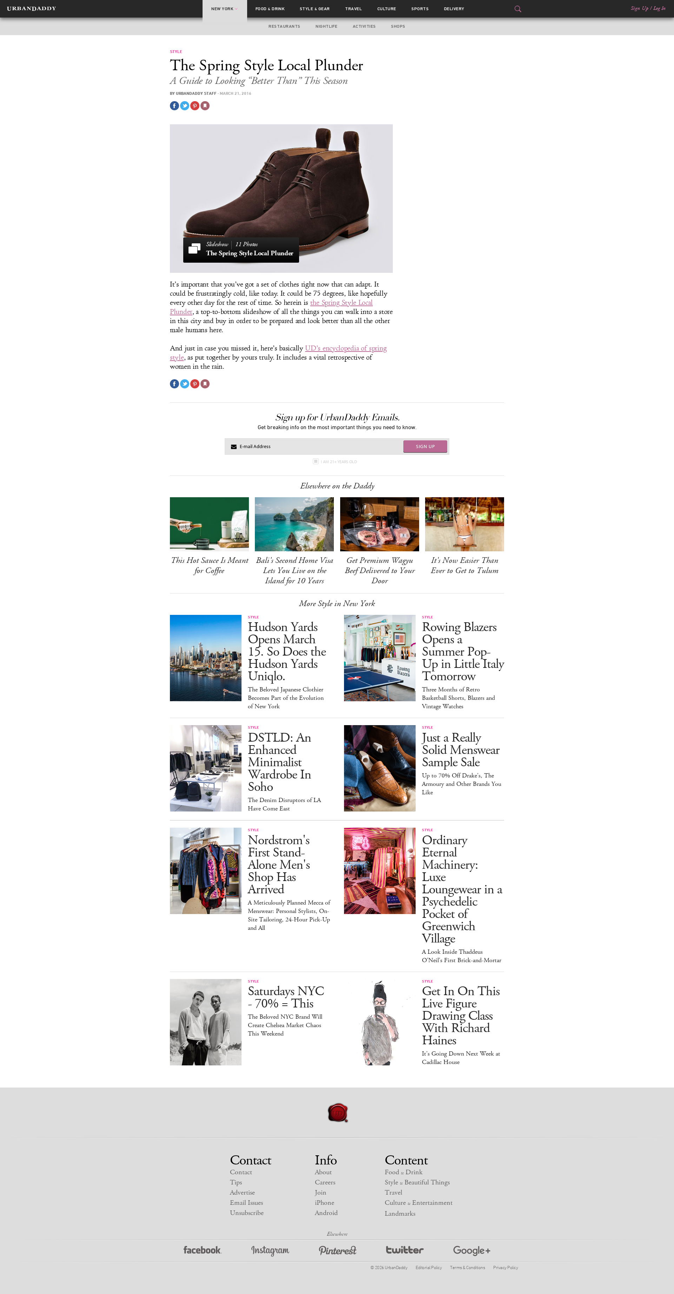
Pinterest (338, 1251)
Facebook (203, 1251)
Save (194, 105)
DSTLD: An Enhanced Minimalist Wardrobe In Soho (279, 762)
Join (320, 1192)
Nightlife (326, 26)
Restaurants (284, 26)
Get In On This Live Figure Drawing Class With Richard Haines (461, 1016)
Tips (236, 1182)
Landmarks (400, 1214)
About (323, 1172)
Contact (241, 1172)
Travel (353, 8)
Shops (398, 26)
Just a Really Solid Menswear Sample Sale (461, 750)
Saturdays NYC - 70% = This (286, 997)
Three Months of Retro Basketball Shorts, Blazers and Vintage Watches (458, 698)
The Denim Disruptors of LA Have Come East (284, 804)
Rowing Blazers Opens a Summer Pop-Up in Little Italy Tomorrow (463, 652)
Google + (471, 1251)
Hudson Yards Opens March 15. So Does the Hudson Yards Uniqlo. (287, 652)
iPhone (324, 1203)
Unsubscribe (247, 1213)
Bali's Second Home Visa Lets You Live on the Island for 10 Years (294, 570)
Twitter (405, 1251)
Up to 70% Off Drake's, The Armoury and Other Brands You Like (461, 784)
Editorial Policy (429, 1267)
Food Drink (270, 8)
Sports (420, 8)
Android (326, 1213)
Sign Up (639, 8)
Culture (386, 8)
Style (315, 8)
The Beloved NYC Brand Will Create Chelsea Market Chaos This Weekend (285, 1025)
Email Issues (246, 1203)
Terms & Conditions (467, 1267)
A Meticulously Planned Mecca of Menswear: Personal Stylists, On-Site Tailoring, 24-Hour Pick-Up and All (289, 915)
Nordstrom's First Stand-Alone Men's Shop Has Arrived (279, 865)
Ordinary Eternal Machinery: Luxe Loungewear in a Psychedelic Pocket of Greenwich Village (462, 889)
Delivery (454, 8)
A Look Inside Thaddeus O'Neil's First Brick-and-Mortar (461, 956)
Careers (325, 1182)
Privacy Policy (505, 1267)
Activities (364, 26)
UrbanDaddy (31, 9)
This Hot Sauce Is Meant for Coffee (209, 565)
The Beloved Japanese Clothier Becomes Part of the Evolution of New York (286, 698)
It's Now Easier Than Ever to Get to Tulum (464, 565)
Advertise (242, 1192)
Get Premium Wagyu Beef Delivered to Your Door (380, 570)
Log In (659, 8)
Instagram (270, 1251)
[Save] (205, 105)
